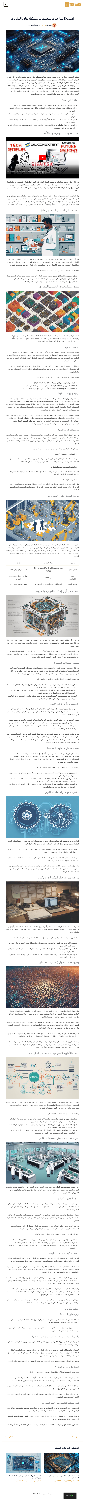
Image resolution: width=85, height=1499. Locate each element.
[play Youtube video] (42, 157)
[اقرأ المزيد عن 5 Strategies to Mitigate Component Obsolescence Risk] (61, 1463)
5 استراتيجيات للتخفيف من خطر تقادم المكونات (63, 1476)
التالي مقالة (7, 1437)
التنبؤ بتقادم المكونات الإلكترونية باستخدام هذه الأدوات (24, 1476)
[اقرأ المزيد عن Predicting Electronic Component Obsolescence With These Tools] (23, 1463)
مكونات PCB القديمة (59, 1481)
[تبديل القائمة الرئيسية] (6, 4)
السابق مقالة (77, 1437)
